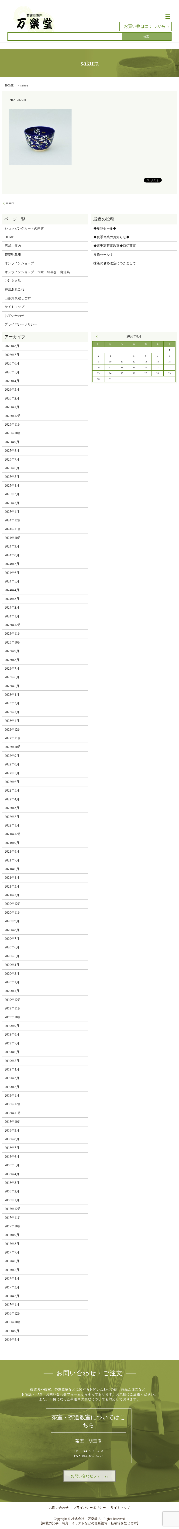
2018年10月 (13, 1121)
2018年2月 (12, 1191)
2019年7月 (12, 1043)
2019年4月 (12, 1069)
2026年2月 (12, 398)
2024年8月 (12, 555)
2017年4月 (12, 1278)
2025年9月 (12, 442)
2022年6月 (12, 782)
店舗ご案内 (13, 246)
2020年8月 (12, 930)
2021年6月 (12, 869)
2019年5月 (12, 1061)
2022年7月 (12, 773)
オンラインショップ (19, 263)
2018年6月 (12, 1156)
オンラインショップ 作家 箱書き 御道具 (37, 272)
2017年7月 (12, 1252)
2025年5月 (12, 477)
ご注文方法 (13, 280)
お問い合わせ (14, 315)
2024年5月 (12, 581)
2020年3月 (12, 973)
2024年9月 (12, 546)
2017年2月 (12, 1296)
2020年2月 (12, 982)
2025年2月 (12, 503)
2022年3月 (12, 808)
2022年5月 (12, 790)
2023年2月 (12, 712)
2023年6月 (12, 677)
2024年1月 (12, 616)
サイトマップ (14, 307)
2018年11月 (13, 1113)
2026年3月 (12, 389)
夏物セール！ (103, 254)
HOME (9, 85)
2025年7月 (12, 459)
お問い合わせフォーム (89, 1476)
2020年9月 (12, 921)
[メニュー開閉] (167, 16)
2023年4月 (12, 694)
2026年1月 (12, 407)
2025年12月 (13, 416)
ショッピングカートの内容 (24, 228)
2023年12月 (13, 625)
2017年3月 (12, 1287)
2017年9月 (12, 1235)
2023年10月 (13, 642)
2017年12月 (13, 1209)
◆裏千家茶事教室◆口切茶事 (114, 246)
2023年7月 (12, 668)
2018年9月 (12, 1130)
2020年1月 (12, 991)
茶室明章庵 (13, 254)
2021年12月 (13, 834)
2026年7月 (12, 355)
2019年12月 (13, 1000)
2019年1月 (12, 1095)
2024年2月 (12, 607)
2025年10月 (13, 433)
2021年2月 (12, 895)
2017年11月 (13, 1217)
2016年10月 (13, 1322)
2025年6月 (12, 468)
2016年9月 (12, 1331)
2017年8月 (12, 1244)
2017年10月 (13, 1226)
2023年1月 (12, 721)
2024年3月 (12, 599)
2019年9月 (12, 1026)
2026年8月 (12, 346)
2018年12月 (13, 1104)
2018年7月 (12, 1148)
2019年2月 (12, 1087)
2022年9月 (12, 756)
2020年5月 (12, 956)
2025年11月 (13, 424)
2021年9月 (12, 843)
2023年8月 (12, 660)
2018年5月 (12, 1165)
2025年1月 (12, 511)
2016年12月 (13, 1313)
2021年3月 (12, 886)
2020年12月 (13, 904)
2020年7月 (12, 938)
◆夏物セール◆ (104, 228)
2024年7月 (12, 564)
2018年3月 (12, 1183)
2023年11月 (13, 633)
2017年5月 (12, 1270)
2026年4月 (12, 381)
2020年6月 (12, 947)
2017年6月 (12, 1261)
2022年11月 (13, 738)
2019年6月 (12, 1052)
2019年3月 (12, 1078)
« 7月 (98, 336)
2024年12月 (13, 520)
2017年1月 (12, 1304)
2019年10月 (13, 1017)
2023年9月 (12, 651)
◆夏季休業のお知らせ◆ (111, 237)
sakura (10, 203)
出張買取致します (18, 298)
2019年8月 (12, 1034)
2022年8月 (12, 764)
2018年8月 (12, 1139)
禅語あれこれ (14, 289)
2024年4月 (12, 590)
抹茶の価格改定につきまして (114, 263)
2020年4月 (12, 965)
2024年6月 (12, 573)
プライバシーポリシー (21, 324)
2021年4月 (12, 877)
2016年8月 (12, 1339)
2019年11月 (13, 1008)
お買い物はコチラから (145, 26)
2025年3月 (12, 494)
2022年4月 (12, 799)
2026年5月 (12, 372)
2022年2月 (12, 817)
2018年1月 (12, 1200)
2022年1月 (12, 825)
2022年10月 (13, 747)
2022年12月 (13, 729)
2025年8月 (12, 450)
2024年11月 (13, 529)
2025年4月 (12, 485)
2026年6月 (12, 363)
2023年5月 (12, 686)
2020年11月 (13, 912)
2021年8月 (12, 851)
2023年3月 (12, 703)
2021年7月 (12, 860)
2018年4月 (12, 1174)
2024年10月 (13, 538)
